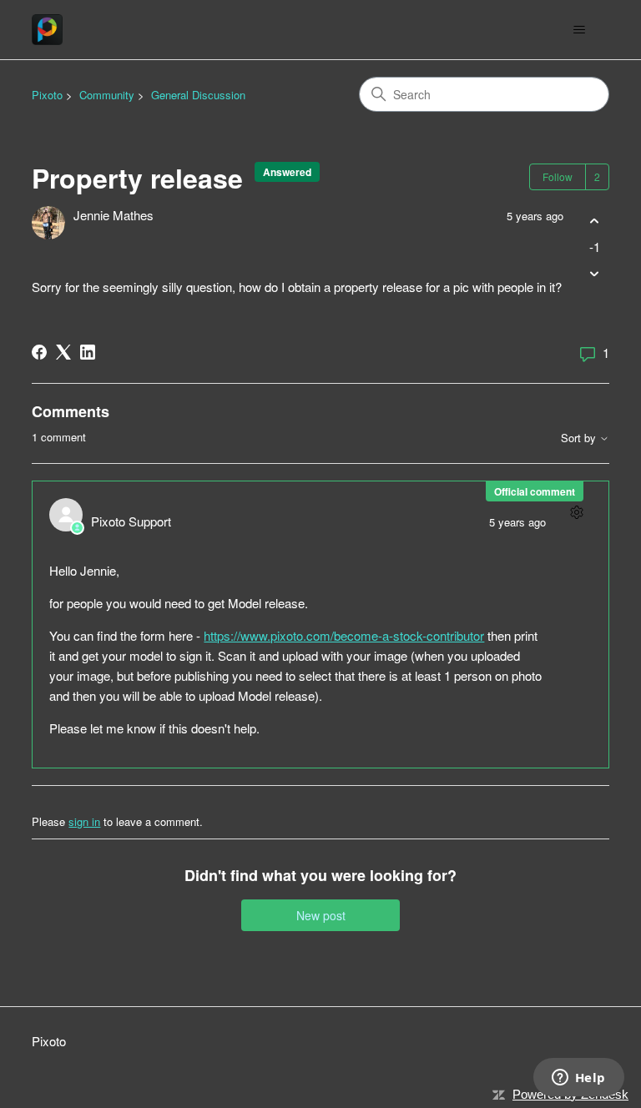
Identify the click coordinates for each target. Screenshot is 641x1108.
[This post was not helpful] (594, 274)
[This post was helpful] (594, 220)
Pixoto (47, 95)
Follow (558, 176)
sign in (84, 821)
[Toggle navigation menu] (579, 30)
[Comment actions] (577, 512)
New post (321, 915)
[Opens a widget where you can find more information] (578, 1079)
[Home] (47, 29)
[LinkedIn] (87, 352)
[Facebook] (39, 352)
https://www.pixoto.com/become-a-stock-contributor (344, 635)
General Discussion (198, 95)
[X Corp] (63, 352)
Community (106, 95)
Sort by (580, 438)
